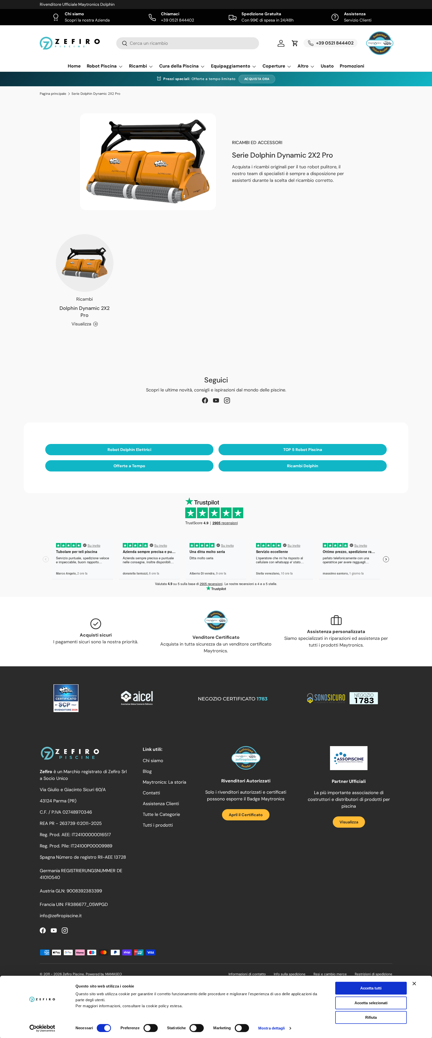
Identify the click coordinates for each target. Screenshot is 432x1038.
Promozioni (352, 66)
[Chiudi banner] (414, 983)
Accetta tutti (371, 988)
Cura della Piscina (179, 66)
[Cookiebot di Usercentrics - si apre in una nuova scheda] (42, 1028)
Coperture (273, 66)
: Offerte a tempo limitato (199, 79)
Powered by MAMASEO (104, 974)
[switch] (151, 1028)
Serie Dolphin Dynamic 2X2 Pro (96, 94)
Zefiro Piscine (73, 974)
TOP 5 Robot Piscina (302, 449)
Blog (147, 771)
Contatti (151, 793)
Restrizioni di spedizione (373, 974)
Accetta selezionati (371, 1003)
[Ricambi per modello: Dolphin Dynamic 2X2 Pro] (85, 263)
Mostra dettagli (271, 1028)
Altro (303, 66)
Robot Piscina (102, 66)
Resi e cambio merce (330, 974)
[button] (295, 43)
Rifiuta (371, 1017)
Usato (327, 66)
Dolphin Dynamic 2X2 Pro (85, 311)
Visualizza (349, 822)
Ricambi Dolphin (302, 465)
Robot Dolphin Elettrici (129, 449)
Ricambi (138, 66)
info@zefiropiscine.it (61, 916)
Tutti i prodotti (158, 825)
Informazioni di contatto (247, 974)
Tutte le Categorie (161, 814)
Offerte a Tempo (129, 465)
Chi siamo (153, 761)
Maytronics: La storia (164, 782)
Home (74, 66)
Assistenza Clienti (161, 804)
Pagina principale (53, 94)
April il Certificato (246, 814)
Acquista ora (257, 79)
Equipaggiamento (230, 66)
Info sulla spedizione (290, 974)
